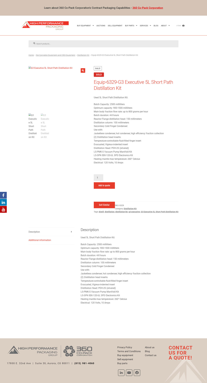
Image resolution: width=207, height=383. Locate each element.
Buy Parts (129, 26)
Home (31, 55)
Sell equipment (115, 26)
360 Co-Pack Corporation (148, 7)
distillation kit (121, 212)
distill (101, 212)
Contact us (150, 355)
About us (149, 347)
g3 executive (134, 212)
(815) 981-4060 (84, 363)
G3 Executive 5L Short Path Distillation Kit (159, 212)
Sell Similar (104, 205)
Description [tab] (34, 231)
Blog (156, 26)
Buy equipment (125, 355)
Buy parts (122, 363)
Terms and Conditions (129, 351)
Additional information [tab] (40, 240)
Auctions (100, 26)
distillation (109, 212)
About (164, 26)
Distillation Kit (83, 55)
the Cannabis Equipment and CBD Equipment (55, 55)
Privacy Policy (124, 347)
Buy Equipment (84, 26)
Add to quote (104, 185)
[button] (83, 70)
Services (144, 26)
